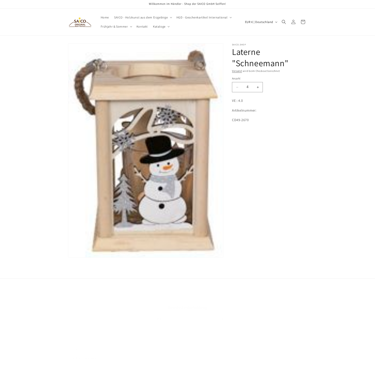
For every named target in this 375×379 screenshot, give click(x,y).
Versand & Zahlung (193, 299)
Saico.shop (83, 373)
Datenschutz (167, 299)
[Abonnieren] (221, 319)
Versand (237, 71)
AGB (151, 299)
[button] (143, 17)
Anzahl (236, 79)
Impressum (219, 299)
